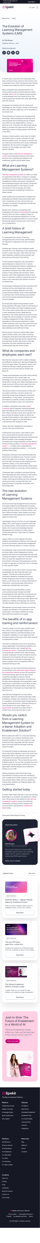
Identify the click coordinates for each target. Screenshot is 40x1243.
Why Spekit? (6, 1119)
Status (31, 1216)
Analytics (24, 1125)
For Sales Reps (6, 1155)
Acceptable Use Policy (20, 1216)
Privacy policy (12, 1214)
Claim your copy (12, 1041)
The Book (24, 1151)
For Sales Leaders (7, 1164)
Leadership (5, 1188)
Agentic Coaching (7, 1109)
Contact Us (5, 1194)
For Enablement (6, 1151)
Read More (20, 913)
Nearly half (13, 94)
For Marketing (6, 1161)
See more (32, 873)
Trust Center (6, 1197)
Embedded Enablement (28, 1112)
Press (3, 1184)
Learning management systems (13, 175)
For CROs (5, 1158)
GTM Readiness (7, 1148)
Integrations (25, 1128)
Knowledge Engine (7, 1112)
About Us (5, 1178)
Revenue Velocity (7, 1145)
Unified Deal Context (8, 1106)
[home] (7, 7)
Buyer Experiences (7, 1115)
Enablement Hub (26, 1115)
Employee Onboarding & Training (13, 815)
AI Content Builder (26, 1119)
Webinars (24, 1145)
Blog (22, 1142)
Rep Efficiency (6, 1142)
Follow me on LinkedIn (12, 861)
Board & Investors (7, 1191)
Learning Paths (25, 1122)
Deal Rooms (25, 1109)
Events (23, 1148)
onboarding (24, 212)
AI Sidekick (24, 1106)
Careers (4, 1181)
